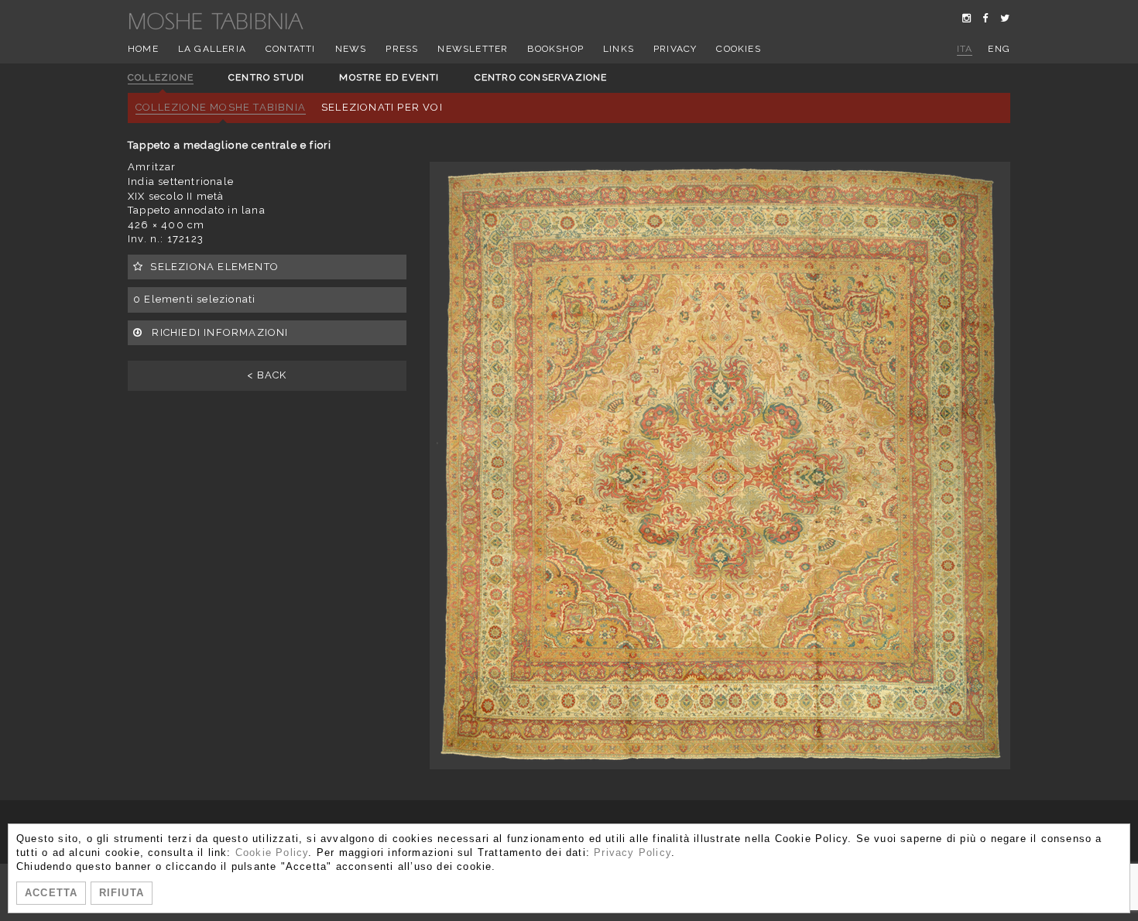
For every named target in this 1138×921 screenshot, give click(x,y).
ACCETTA (51, 893)
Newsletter (472, 48)
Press (402, 48)
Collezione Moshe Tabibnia (220, 107)
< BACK (266, 375)
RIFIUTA (121, 893)
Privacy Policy (632, 852)
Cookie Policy (272, 852)
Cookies (738, 48)
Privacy (675, 48)
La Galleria (212, 48)
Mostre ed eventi (389, 77)
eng (999, 48)
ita (965, 48)
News (351, 48)
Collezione (161, 77)
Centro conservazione (541, 77)
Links (618, 48)
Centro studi (266, 77)
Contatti (291, 48)
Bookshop (555, 48)
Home (143, 48)
